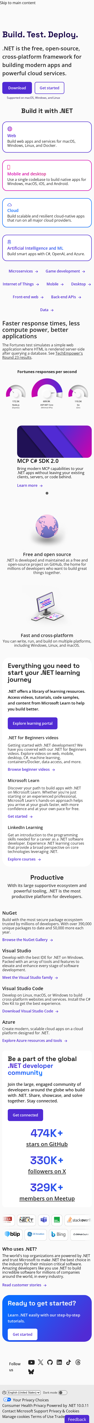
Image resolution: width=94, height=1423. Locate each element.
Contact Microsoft (17, 1411)
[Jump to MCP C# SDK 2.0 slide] (47, 493)
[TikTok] (69, 1362)
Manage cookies (16, 1416)
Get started (49, 87)
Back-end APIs (64, 296)
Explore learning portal (32, 723)
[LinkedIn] (59, 1362)
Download (17, 87)
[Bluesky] (31, 1372)
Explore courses (22, 859)
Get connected (25, 1115)
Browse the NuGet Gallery (25, 939)
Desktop (79, 284)
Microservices (21, 271)
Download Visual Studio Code (28, 1011)
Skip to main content (18, 2)
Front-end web (26, 296)
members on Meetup (47, 1198)
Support (41, 1411)
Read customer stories (22, 1284)
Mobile (53, 284)
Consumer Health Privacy (24, 1405)
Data (44, 309)
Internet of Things (19, 284)
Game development (63, 271)
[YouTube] (31, 1362)
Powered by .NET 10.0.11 (68, 1405)
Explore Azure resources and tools (32, 1040)
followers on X (47, 1171)
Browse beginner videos (29, 769)
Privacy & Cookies (64, 1411)
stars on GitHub (47, 1144)
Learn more (27, 485)
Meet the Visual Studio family (28, 977)
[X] (40, 1362)
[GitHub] (50, 1362)
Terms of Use (42, 1416)
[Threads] (78, 1362)
